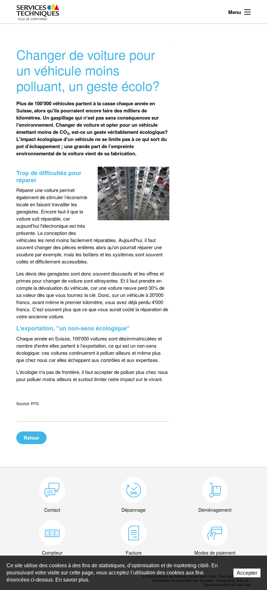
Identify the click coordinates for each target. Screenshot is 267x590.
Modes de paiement (214, 552)
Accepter (247, 573)
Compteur (52, 552)
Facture (134, 552)
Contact (52, 510)
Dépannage (133, 510)
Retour (31, 437)
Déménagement (215, 510)
